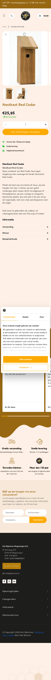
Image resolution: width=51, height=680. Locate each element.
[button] (3, 15)
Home (4, 26)
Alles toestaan (25, 359)
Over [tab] (42, 317)
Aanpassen (24, 367)
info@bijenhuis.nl (12, 573)
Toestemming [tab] (9, 317)
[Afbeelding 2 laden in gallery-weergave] (21, 93)
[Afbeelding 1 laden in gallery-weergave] (8, 93)
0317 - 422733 (13, 566)
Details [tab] (26, 317)
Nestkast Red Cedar (17, 26)
